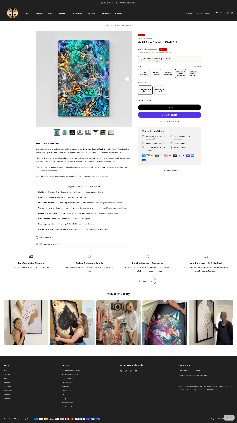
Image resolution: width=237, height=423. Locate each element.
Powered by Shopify (209, 419)
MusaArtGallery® (145, 39)
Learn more (147, 281)
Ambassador (67, 403)
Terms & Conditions (70, 374)
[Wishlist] (216, 13)
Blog (64, 399)
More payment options (169, 121)
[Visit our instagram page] (126, 370)
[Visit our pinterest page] (130, 370)
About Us (65, 386)
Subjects (63, 13)
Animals (105, 13)
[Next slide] (127, 79)
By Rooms (92, 13)
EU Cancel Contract (70, 407)
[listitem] (118, 3)
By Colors (77, 13)
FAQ (63, 394)
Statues (118, 13)
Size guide (197, 66)
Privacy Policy (67, 378)
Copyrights (66, 382)
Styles (51, 13)
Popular (38, 13)
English (207, 13)
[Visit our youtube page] (135, 370)
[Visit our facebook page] (121, 370)
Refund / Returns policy (71, 370)
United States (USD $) (192, 13)
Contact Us (66, 390)
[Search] (221, 13)
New (27, 13)
